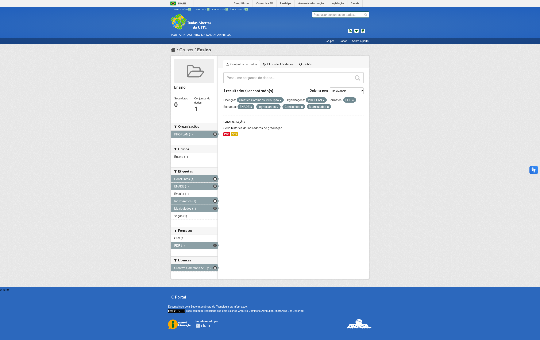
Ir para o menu (201, 9)
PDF (226, 134)
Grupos (330, 41)
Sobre (307, 64)
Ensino (204, 50)
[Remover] (281, 100)
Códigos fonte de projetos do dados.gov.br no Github (363, 32)
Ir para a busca (219, 9)
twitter (356, 32)
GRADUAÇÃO (234, 122)
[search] (365, 14)
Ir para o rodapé (238, 9)
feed (350, 32)
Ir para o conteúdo (180, 9)
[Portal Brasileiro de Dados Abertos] (216, 22)
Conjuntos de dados (243, 64)
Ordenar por (318, 90)
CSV (234, 134)
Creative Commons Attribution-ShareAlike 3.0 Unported (271, 311)
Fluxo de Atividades (279, 64)
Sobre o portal (360, 41)
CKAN (203, 325)
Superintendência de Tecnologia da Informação (219, 306)
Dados (343, 41)
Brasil (182, 3)
